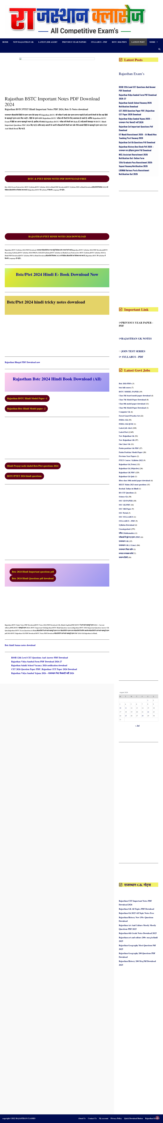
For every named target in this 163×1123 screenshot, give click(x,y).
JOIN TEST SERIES (133, 351)
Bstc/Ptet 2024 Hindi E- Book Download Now (57, 274)
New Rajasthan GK (127, 440)
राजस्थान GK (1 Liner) (127, 545)
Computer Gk (124, 411)
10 (120, 708)
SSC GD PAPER (126, 500)
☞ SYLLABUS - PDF (131, 357)
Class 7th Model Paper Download (132, 399)
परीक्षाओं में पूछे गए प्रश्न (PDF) (129, 537)
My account (103, 1118)
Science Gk (123, 496)
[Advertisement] (57, 150)
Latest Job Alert (47, 42)
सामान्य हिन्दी (123, 557)
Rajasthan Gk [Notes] (127, 464)
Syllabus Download (126, 525)
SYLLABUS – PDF (99, 42)
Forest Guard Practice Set (129, 415)
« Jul (137, 725)
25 (126, 716)
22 (148, 712)
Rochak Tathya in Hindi (128, 488)
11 (126, 708)
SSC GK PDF (124, 504)
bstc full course (125, 387)
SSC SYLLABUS (126, 516)
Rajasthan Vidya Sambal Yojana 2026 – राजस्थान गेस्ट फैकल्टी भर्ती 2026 (42, 673)
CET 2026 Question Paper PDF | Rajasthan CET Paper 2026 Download (44, 669)
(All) (57, 379)
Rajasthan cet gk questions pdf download (137, 142)
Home (5, 42)
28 (142, 716)
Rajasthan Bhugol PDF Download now (22, 362)
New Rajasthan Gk (23, 42)
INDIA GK (123, 419)
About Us (82, 1118)
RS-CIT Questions (126, 492)
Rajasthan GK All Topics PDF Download (136, 908)
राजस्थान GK (124, 541)
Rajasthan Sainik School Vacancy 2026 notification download (39, 665)
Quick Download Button (133, 1118)
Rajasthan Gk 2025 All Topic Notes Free (136, 913)
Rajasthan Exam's (152, 1118)
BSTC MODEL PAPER (129, 391)
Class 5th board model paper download (135, 395)
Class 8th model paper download (132, 403)
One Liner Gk (124, 444)
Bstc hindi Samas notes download (20, 645)
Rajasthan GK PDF (127, 472)
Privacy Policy (116, 1118)
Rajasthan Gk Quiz (126, 476)
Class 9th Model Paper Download (132, 407)
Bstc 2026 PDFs (119, 42)
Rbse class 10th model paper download (134, 480)
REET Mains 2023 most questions (132, 484)
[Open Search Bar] (159, 49)
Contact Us (92, 1118)
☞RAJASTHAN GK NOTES (135, 338)
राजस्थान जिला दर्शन (126, 549)
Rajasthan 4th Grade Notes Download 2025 (138, 933)
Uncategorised (124, 529)
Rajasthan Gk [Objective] (129, 468)
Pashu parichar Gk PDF (129, 448)
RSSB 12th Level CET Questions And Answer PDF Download (39, 657)
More (152, 42)
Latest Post (138, 42)
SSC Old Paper (125, 508)
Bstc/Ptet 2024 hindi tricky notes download (46, 302)
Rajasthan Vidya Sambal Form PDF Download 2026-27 (36, 661)
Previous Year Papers (74, 42)
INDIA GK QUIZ (126, 423)
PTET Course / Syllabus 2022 (131, 460)
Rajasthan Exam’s (131, 73)
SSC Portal (123, 512)
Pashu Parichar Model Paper (130, 452)
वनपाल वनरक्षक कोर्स (126, 553)
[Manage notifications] (157, 1118)
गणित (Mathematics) (127, 533)
